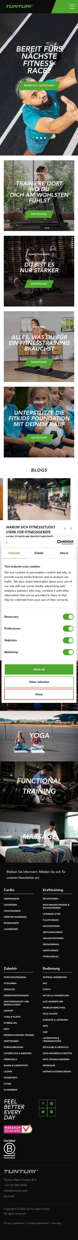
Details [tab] (39, 553)
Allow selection (39, 682)
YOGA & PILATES (12, 1017)
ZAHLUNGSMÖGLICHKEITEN (57, 1054)
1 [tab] (33, 138)
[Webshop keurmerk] (39, 1130)
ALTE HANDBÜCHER (53, 1002)
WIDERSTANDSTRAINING (16, 996)
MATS (6, 1029)
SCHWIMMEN (10, 1090)
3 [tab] (41, 138)
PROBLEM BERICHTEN (54, 1008)
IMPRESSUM (49, 1066)
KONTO (47, 990)
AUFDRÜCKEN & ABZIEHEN (18, 1054)
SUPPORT (8, 1011)
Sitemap (56, 1223)
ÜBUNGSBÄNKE (51, 945)
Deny (39, 694)
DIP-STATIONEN (50, 899)
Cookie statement (38, 1223)
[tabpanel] (39, 84)
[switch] (68, 629)
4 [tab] (45, 138)
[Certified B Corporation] (39, 1149)
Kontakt (9, 1196)
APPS (45, 1026)
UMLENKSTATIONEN (53, 939)
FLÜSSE (7, 1084)
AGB (45, 1032)
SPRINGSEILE (10, 1060)
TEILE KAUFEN (50, 1014)
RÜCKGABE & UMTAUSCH (56, 1047)
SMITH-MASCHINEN (52, 932)
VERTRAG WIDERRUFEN (55, 977)
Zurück (65, 528)
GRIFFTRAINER (11, 1041)
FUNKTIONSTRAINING (15, 977)
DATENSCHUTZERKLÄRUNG (57, 1072)
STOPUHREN (10, 984)
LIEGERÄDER (10, 905)
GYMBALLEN (10, 1023)
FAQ (45, 984)
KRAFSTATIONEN (51, 926)
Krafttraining (53, 890)
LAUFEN (8, 1072)
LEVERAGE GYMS (51, 914)
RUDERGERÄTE (11, 923)
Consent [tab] (14, 553)
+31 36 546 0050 (15, 1185)
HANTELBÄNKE (50, 951)
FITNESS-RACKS (50, 957)
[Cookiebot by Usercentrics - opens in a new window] (57, 542)
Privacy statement (14, 1223)
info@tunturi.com (16, 1190)
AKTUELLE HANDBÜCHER (56, 996)
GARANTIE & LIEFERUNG (55, 1020)
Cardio (9, 890)
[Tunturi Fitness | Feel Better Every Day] (19, 5)
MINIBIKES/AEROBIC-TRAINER (19, 1035)
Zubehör (10, 968)
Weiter (70, 528)
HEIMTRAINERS (11, 899)
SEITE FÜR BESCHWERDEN (56, 1060)
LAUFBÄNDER (11, 929)
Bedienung (51, 968)
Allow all (39, 669)
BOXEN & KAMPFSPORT (16, 1066)
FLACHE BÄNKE (51, 920)
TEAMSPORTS (10, 1078)
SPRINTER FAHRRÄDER (15, 917)
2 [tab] (37, 138)
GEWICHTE (9, 990)
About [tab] (64, 553)
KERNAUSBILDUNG (13, 1047)
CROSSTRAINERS (12, 911)
